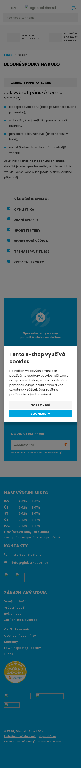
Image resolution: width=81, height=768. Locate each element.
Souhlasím (40, 413)
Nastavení (40, 404)
